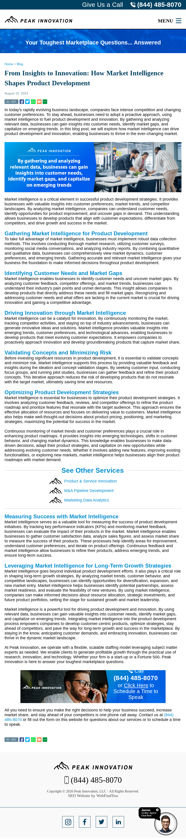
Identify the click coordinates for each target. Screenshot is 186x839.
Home (9, 64)
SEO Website (79, 795)
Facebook (85, 822)
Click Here (136, 685)
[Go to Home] (38, 19)
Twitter (101, 822)
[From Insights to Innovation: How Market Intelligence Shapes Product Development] (22, 101)
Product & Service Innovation (90, 481)
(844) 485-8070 (159, 4)
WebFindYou (107, 795)
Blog (20, 64)
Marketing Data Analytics (86, 500)
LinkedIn (118, 822)
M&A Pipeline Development (89, 490)
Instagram (68, 822)
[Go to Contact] (93, 686)
